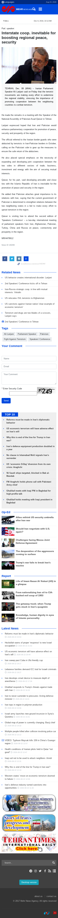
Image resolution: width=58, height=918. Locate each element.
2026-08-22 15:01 (23, 717)
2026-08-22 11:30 (27, 788)
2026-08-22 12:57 (21, 743)
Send (6, 400)
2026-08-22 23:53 (14, 637)
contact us (51, 896)
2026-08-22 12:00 (23, 779)
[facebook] (45, 871)
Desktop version (29, 882)
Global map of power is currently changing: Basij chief (30, 722)
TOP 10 (10, 414)
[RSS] (50, 871)
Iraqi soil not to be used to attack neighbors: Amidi (28, 758)
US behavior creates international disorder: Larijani (28, 277)
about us (38, 896)
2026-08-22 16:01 (22, 699)
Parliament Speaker (27, 334)
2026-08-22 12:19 (14, 770)
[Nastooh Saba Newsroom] (45, 913)
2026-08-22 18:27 (14, 672)
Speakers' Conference (40, 339)
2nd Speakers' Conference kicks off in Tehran (26, 283)
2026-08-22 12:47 (20, 752)
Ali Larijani (9, 334)
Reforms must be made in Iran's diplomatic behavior (29, 633)
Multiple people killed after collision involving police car (30, 731)
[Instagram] (36, 871)
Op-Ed (6, 512)
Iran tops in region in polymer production (23, 705)
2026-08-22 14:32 (14, 726)
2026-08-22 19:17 (14, 664)
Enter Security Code (12, 388)
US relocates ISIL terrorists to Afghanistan (24, 298)
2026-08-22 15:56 (14, 708)
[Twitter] (40, 871)
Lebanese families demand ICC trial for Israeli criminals (30, 669)
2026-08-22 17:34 (25, 681)
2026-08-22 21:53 (25, 646)
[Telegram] (31, 871)
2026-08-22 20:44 (23, 655)
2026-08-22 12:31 (14, 761)
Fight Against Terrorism (15, 339)
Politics (6, 21)
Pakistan (44, 334)
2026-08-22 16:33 (23, 690)
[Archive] (54, 871)
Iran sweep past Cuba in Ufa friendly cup (24, 660)
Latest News (10, 628)
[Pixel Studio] (53, 913)
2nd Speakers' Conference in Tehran (22, 321)
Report (6, 576)
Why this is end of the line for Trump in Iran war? (27, 767)
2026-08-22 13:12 (14, 735)
